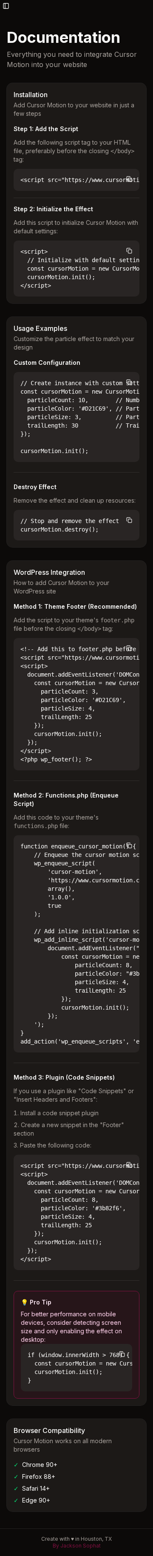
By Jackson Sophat (77, 1545)
